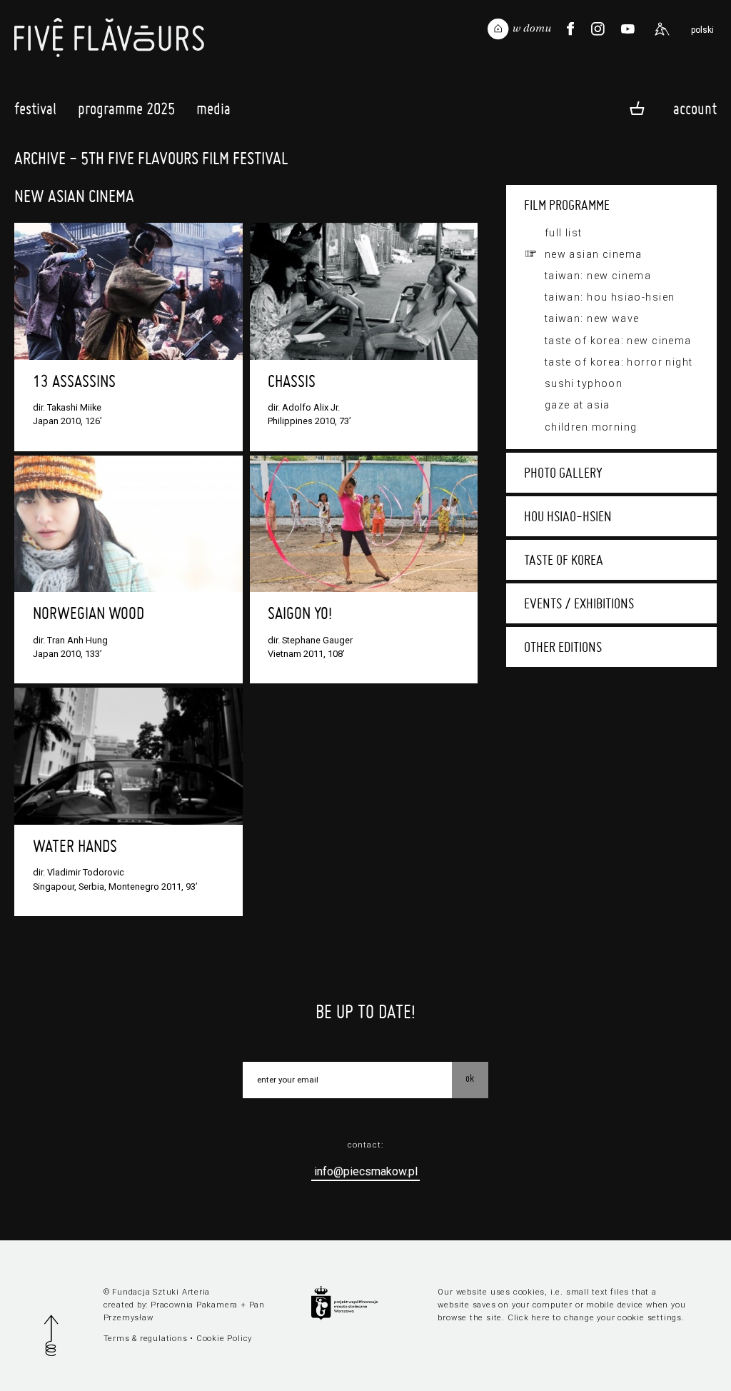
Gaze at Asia (577, 405)
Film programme (567, 205)
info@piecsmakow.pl (366, 1171)
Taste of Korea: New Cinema (618, 340)
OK (469, 1078)
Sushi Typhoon (584, 383)
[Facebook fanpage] (570, 29)
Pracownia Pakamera (194, 1305)
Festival (35, 109)
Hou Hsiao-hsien (568, 516)
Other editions (563, 647)
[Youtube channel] (627, 29)
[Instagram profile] (598, 29)
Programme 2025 (126, 109)
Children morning (591, 427)
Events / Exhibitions (579, 603)
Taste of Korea (563, 559)
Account (695, 108)
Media (213, 109)
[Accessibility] (661, 29)
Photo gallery (563, 472)
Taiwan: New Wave (592, 318)
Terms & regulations (146, 1338)
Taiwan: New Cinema (598, 275)
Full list (564, 232)
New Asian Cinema (593, 254)
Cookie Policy (224, 1338)
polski (702, 30)
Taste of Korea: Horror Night (619, 362)
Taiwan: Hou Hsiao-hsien (610, 297)
